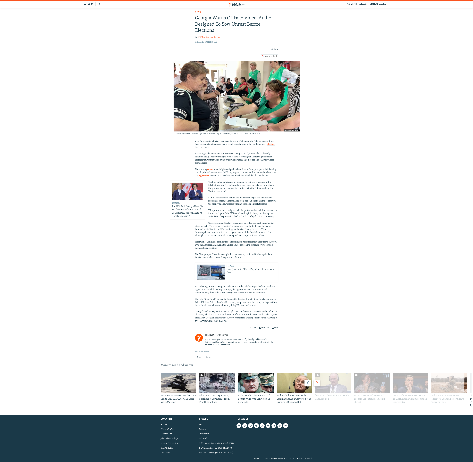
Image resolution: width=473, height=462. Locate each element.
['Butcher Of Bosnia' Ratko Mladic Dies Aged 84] (333, 383)
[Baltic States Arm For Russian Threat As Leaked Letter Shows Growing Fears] (449, 383)
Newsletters (204, 434)
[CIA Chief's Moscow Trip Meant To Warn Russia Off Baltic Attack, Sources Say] (410, 383)
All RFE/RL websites (378, 4)
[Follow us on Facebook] (268, 425)
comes (210, 169)
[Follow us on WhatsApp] (279, 425)
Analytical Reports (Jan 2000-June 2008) (216, 453)
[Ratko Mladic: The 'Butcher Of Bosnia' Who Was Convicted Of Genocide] (256, 383)
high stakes (204, 176)
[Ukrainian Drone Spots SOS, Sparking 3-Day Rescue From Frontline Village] (217, 383)
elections (271, 144)
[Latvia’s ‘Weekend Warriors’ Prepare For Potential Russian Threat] (372, 383)
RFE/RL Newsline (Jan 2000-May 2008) (216, 448)
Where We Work (168, 429)
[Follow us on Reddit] (244, 425)
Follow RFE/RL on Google (357, 4)
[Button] (274, 49)
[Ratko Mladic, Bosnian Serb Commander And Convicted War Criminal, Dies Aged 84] (294, 383)
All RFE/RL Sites (167, 448)
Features (202, 429)
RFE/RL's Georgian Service (208, 37)
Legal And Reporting (169, 443)
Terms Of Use (166, 434)
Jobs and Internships (169, 439)
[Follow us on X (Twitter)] (262, 425)
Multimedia (204, 439)
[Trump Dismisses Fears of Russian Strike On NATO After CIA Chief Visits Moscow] (178, 383)
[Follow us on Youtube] (238, 425)
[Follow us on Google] (256, 425)
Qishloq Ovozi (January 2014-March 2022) (216, 443)
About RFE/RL (167, 425)
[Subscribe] (285, 425)
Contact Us (165, 453)
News (198, 12)
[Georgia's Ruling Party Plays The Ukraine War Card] (211, 272)
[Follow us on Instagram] (250, 425)
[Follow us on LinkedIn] (273, 425)
